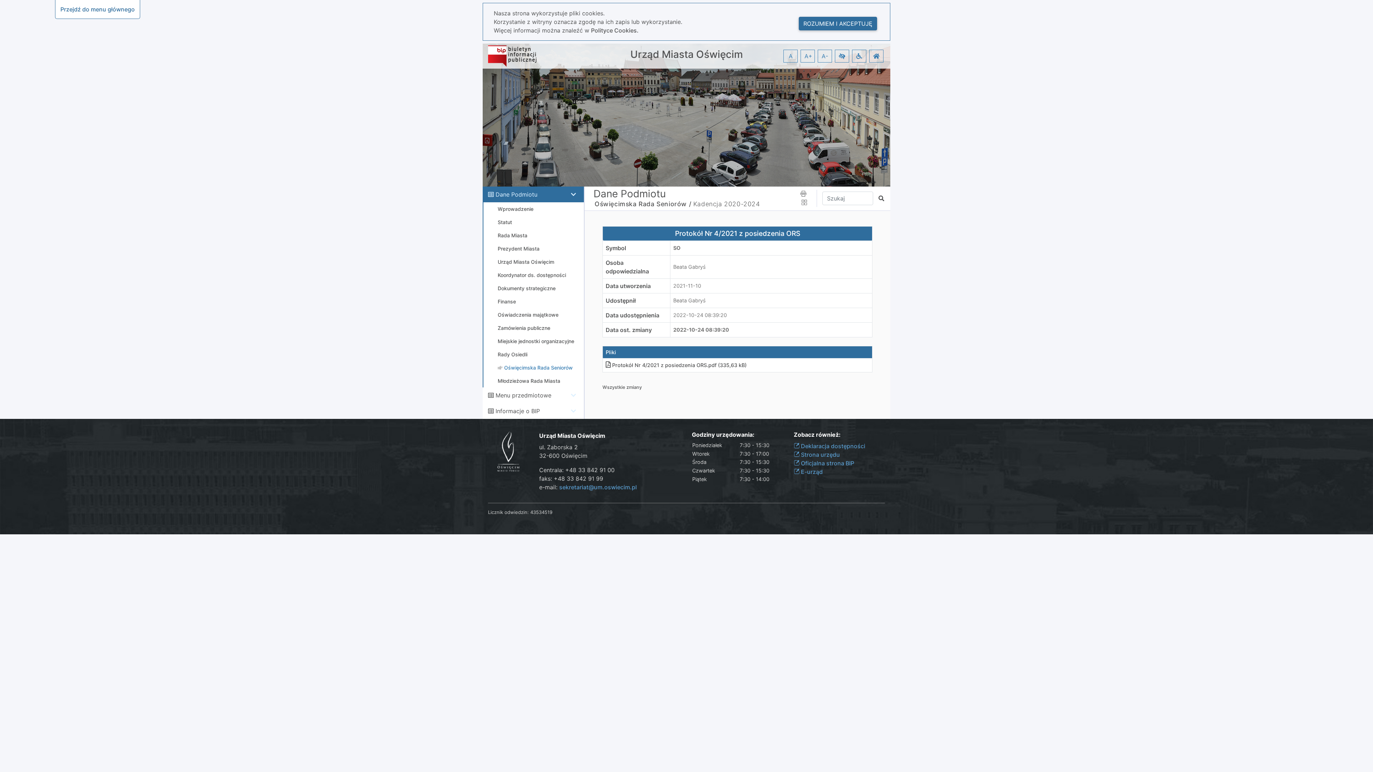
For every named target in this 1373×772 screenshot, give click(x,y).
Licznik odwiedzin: (508, 512)
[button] (842, 56)
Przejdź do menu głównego (97, 9)
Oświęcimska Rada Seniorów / (643, 204)
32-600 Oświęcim (563, 455)
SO (676, 248)
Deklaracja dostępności (832, 446)
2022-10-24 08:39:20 (700, 315)
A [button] (791, 56)
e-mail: (588, 487)
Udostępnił (621, 300)
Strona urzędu (819, 454)
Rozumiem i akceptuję (837, 23)
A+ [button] (808, 56)
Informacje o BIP (518, 411)
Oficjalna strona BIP (826, 463)
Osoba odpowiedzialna (627, 267)
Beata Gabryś (689, 267)
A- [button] (825, 56)
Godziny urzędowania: (723, 434)
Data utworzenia (628, 286)
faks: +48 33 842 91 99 (571, 478)
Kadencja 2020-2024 (726, 204)
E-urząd (811, 471)
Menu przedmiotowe (523, 395)
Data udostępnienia (632, 315)
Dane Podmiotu (516, 194)
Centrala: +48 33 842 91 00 (577, 470)
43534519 (541, 512)
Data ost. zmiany (629, 329)
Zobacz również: (817, 434)
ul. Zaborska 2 (558, 447)
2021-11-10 (687, 286)
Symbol (616, 248)
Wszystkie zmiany (622, 387)
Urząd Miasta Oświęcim (686, 54)
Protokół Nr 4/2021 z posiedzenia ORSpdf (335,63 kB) (679, 365)
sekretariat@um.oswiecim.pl (598, 487)
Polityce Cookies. (615, 30)
